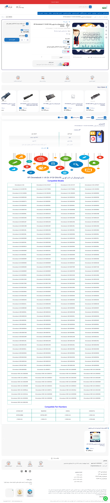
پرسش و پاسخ (76, 117)
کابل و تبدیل (76, 13)
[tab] (101, 117)
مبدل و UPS (84, 13)
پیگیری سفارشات (79, 474)
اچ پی (95, 17)
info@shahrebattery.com (96, 466)
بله (91, 57)
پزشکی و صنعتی (67, 13)
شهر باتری (105, 17)
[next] (3, 99)
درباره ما (46, 13)
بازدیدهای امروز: (103, 472)
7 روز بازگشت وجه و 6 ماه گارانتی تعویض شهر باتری (57, 47)
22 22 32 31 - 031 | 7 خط (96, 463)
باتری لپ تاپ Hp (57, 31)
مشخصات (88, 117)
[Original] (68, 51)
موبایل (94, 13)
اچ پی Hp (65, 22)
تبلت (90, 13)
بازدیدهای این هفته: (103, 476)
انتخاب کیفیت (67, 48)
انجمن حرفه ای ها (58, 13)
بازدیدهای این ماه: (103, 478)
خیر (88, 57)
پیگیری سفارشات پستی (78, 477)
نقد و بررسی (100, 117)
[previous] (106, 99)
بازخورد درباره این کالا (78, 57)
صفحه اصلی (105, 13)
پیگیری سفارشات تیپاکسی (77, 479)
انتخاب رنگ (67, 38)
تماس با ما (40, 13)
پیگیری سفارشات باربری (78, 481)
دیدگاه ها (62, 117)
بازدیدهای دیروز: (103, 474)
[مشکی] (68, 42)
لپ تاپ (100, 13)
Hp (67, 34)
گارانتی (68, 44)
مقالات (50, 13)
